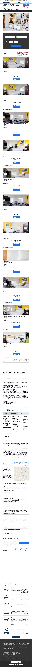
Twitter (14, 658)
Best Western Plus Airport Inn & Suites (25, 520)
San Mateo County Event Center (6, 526)
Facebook (11, 658)
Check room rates (16, 46)
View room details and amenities (7, 82)
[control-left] (4, 22)
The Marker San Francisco (18, 520)
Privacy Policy (16, 664)
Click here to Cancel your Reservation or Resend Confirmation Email (12, 650)
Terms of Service (11, 664)
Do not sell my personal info (7, 656)
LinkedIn (23, 658)
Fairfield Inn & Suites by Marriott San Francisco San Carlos (13, 521)
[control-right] (19, 22)
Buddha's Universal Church (25, 526)
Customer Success (22, 655)
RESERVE (26, 4)
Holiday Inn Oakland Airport (6, 520)
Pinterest (25, 658)
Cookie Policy (21, 664)
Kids (15, 40)
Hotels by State (17, 655)
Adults (10, 40)
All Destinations (12, 655)
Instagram (19, 658)
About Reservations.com (6, 655)
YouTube (17, 658)
